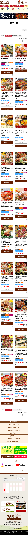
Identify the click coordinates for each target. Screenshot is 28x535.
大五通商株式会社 (16, 521)
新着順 (20, 35)
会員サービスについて (14, 438)
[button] (26, 41)
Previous (1, 16)
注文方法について (14, 424)
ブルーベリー (7, 10)
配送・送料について (15, 427)
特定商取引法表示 (19, 528)
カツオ (18, 10)
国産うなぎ (3, 10)
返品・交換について (15, 433)
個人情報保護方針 (9, 528)
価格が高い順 (15, 35)
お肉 (13, 10)
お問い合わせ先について (15, 441)
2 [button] (24, 41)
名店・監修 (23, 10)
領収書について (14, 436)
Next (27, 16)
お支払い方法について (14, 430)
